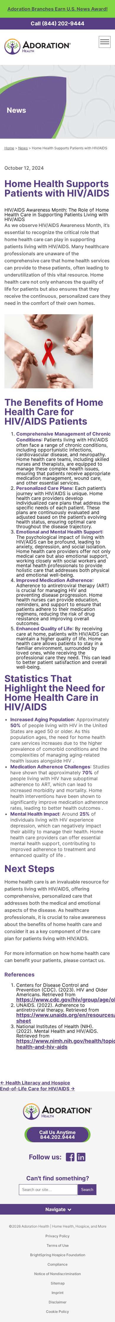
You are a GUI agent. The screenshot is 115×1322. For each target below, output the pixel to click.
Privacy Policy (57, 1236)
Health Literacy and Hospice (35, 1083)
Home (9, 148)
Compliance (57, 1264)
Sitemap (58, 1283)
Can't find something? (57, 1178)
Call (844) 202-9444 (57, 23)
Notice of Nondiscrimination (57, 1274)
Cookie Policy (57, 1311)
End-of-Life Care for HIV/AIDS (37, 1089)
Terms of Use (58, 1245)
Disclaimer (58, 1302)
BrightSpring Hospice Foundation (57, 1255)
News (23, 148)
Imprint (57, 1292)
